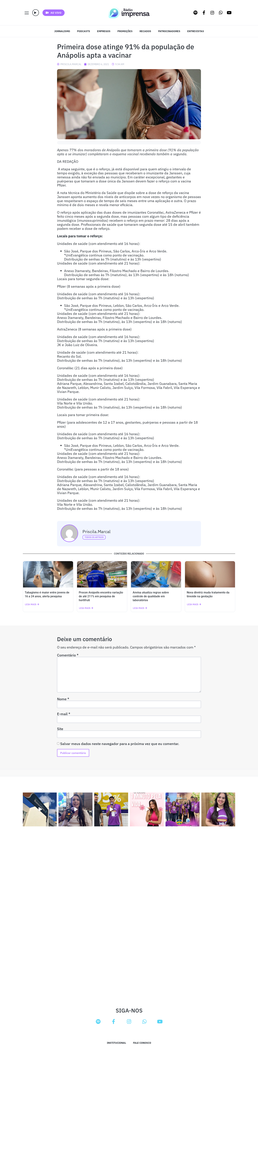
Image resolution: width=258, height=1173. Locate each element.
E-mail (63, 714)
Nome (63, 699)
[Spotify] (195, 12)
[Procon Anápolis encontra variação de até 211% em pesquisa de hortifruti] (102, 574)
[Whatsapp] (221, 12)
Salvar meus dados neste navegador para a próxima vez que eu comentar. (119, 744)
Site (60, 729)
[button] (35, 12)
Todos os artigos (94, 537)
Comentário (67, 655)
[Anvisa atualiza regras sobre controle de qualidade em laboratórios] (156, 574)
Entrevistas (195, 31)
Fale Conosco (142, 1042)
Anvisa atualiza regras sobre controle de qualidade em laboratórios (151, 596)
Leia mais (30, 604)
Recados (145, 31)
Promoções (125, 31)
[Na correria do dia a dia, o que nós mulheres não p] (147, 809)
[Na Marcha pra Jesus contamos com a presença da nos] (75, 809)
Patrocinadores (169, 31)
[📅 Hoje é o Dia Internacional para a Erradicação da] (218, 809)
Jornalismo (62, 31)
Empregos (103, 31)
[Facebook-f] (204, 12)
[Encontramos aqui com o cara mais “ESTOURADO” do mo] (111, 809)
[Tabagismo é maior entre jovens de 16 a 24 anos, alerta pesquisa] (48, 574)
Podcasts (83, 31)
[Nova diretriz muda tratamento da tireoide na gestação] (210, 574)
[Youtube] (229, 12)
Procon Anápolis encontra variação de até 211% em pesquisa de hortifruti (101, 596)
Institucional (116, 1042)
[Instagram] (212, 12)
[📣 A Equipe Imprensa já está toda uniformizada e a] (182, 809)
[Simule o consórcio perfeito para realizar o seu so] (40, 809)
